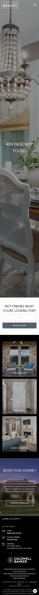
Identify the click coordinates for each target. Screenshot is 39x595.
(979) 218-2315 (12, 539)
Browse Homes (19, 325)
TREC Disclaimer (19, 578)
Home (19, 317)
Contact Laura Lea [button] (19, 503)
